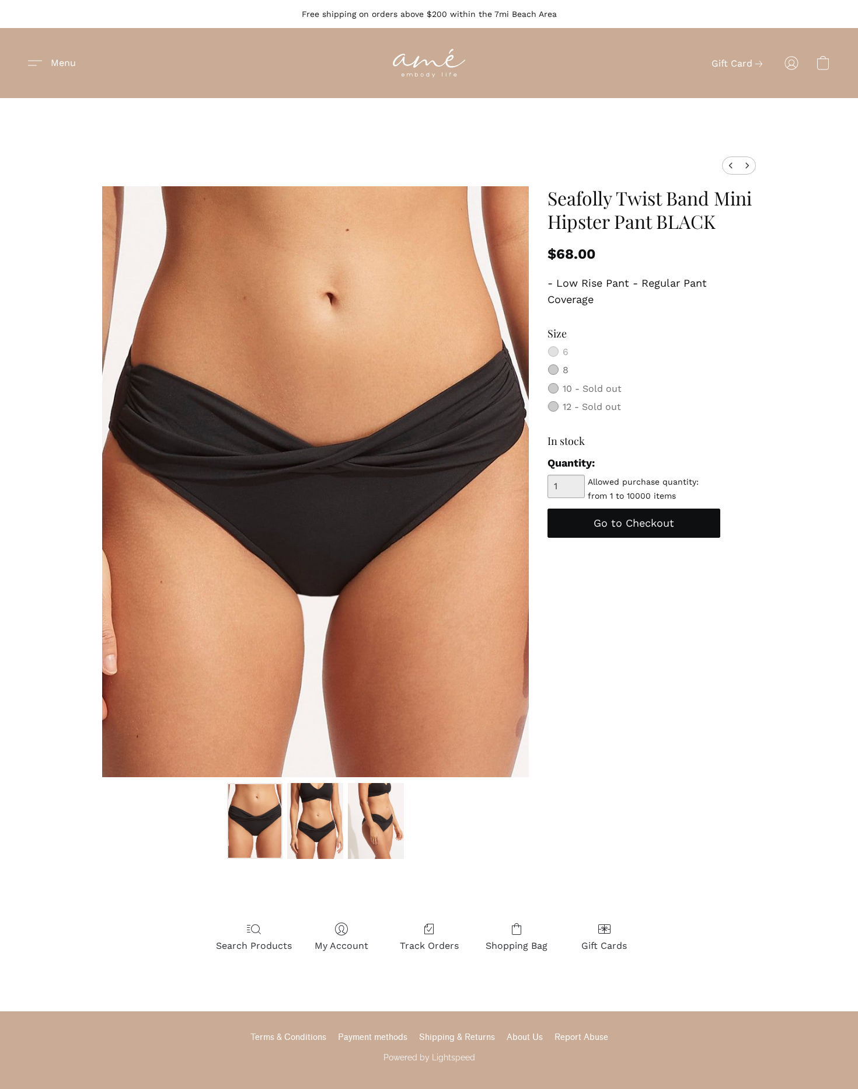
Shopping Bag (516, 945)
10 (592, 388)
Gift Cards (604, 945)
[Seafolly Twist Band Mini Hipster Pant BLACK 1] (315, 821)
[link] (739, 63)
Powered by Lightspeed (429, 1057)
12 (592, 406)
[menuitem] (731, 165)
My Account (341, 945)
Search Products (254, 945)
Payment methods (372, 1037)
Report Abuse (581, 1037)
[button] (429, 63)
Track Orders (429, 945)
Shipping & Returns (457, 1037)
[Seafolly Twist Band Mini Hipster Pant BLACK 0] (255, 821)
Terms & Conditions (288, 1037)
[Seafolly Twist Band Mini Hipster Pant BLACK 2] (376, 821)
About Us (525, 1037)
